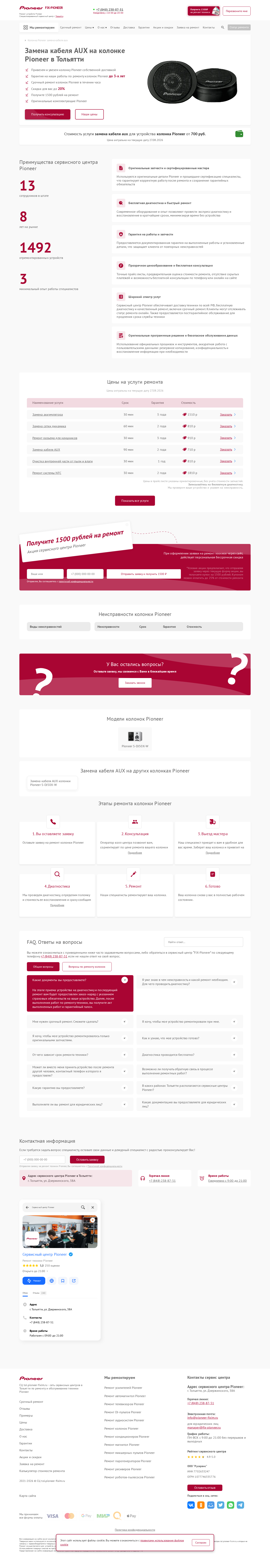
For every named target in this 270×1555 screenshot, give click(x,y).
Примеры (26, 1415)
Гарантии (144, 27)
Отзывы (115, 27)
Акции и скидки (163, 27)
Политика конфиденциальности (135, 1530)
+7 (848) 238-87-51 (109, 9)
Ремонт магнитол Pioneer (121, 1445)
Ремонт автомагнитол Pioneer (125, 1396)
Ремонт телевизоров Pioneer (124, 1404)
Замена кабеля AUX (46, 449)
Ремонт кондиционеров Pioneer (126, 1436)
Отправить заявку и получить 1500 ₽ (144, 574)
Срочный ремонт (70, 27)
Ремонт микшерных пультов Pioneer (129, 1453)
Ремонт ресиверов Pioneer (122, 1469)
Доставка (129, 27)
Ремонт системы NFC (46, 473)
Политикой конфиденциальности (105, 1166)
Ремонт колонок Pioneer (121, 1428)
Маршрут (37, 1280)
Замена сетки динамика (49, 426)
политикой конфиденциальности (76, 581)
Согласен (200, 1542)
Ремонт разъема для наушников (54, 438)
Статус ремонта (239, 27)
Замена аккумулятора (47, 414)
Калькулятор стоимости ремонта (42, 1471)
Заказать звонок (135, 683)
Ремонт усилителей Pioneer (123, 1388)
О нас (101, 27)
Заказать (226, 414)
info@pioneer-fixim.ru (202, 1418)
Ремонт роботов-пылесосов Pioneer (129, 1477)
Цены (88, 27)
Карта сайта (27, 1496)
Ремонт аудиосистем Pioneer (124, 1420)
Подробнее (135, 852)
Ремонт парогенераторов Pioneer (127, 1461)
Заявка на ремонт (188, 27)
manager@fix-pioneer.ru (204, 1427)
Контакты (209, 27)
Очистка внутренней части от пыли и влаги (62, 461)
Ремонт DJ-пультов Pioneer (122, 1412)
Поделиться (191, 1505)
